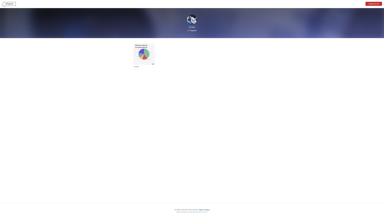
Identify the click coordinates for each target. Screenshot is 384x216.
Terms (201, 210)
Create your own (373, 4)
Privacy (207, 210)
